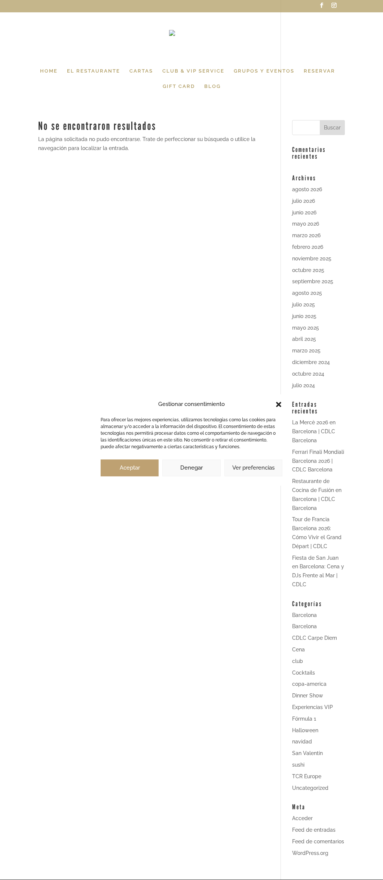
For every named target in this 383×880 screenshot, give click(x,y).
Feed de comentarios (318, 841)
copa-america (309, 684)
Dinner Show (307, 696)
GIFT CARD (179, 86)
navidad (302, 742)
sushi (298, 765)
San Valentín (307, 753)
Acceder (302, 818)
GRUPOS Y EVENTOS (264, 71)
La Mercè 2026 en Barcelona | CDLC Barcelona (313, 431)
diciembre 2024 (311, 362)
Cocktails (303, 673)
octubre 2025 (308, 270)
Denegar (191, 467)
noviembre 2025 (311, 259)
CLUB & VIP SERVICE (193, 71)
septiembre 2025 (312, 281)
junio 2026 (304, 213)
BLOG (212, 86)
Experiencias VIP (312, 707)
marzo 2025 (306, 351)
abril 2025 (304, 339)
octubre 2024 (308, 374)
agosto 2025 (307, 293)
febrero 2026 (307, 247)
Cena (298, 650)
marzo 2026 (306, 235)
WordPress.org (310, 853)
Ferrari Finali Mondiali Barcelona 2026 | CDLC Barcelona (318, 461)
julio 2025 (303, 305)
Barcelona (304, 615)
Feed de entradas (313, 830)
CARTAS (141, 71)
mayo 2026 (305, 224)
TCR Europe (306, 776)
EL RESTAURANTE (93, 71)
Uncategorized (310, 788)
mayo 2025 (305, 328)
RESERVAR (319, 71)
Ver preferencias (253, 467)
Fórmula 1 (304, 719)
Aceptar (130, 467)
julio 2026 (303, 201)
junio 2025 (304, 316)
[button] (278, 404)
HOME (49, 71)
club (297, 661)
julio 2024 (303, 385)
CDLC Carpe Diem (314, 638)
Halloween (305, 730)
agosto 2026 (307, 189)
